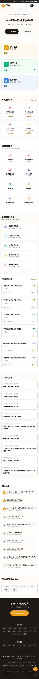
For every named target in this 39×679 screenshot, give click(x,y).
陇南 (14, 645)
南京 (19, 631)
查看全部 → (34, 100)
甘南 (35, 645)
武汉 (14, 631)
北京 (15, 628)
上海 (30, 628)
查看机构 (28, 32)
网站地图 (19, 659)
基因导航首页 (6, 656)
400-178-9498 (34, 1)
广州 (30, 631)
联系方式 (20, 656)
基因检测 (22, 1)
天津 (25, 628)
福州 (9, 631)
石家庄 (9, 628)
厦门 (24, 634)
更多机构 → (34, 279)
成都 (20, 628)
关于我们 (14, 656)
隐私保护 (33, 656)
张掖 (19, 648)
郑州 (24, 631)
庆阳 (9, 645)
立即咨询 (13, 32)
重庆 (4, 628)
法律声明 (27, 656)
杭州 (4, 631)
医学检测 (27, 1)
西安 (35, 628)
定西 (30, 645)
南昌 (19, 634)
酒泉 (24, 645)
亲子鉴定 (16, 1)
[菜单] (36, 5)
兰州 (4, 645)
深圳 (35, 631)
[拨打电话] (32, 5)
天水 (19, 645)
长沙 (14, 634)
